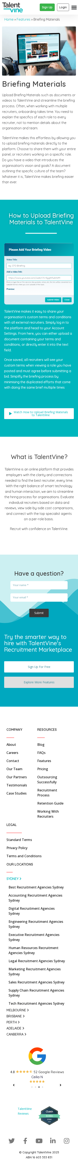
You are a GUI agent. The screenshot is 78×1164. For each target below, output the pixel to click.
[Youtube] (39, 1141)
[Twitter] (11, 1141)
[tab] (37, 880)
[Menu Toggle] (74, 7)
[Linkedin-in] (52, 1141)
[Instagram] (66, 1141)
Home (9, 19)
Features (23, 19)
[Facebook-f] (25, 1141)
